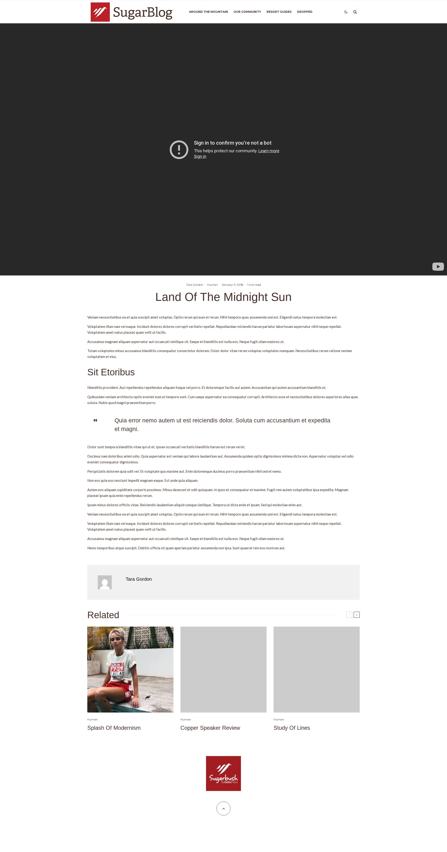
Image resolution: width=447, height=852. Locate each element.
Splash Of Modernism (114, 728)
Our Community (247, 12)
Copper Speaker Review (210, 728)
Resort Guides (279, 12)
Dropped (304, 12)
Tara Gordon (194, 284)
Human (212, 284)
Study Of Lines (292, 728)
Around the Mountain (208, 12)
